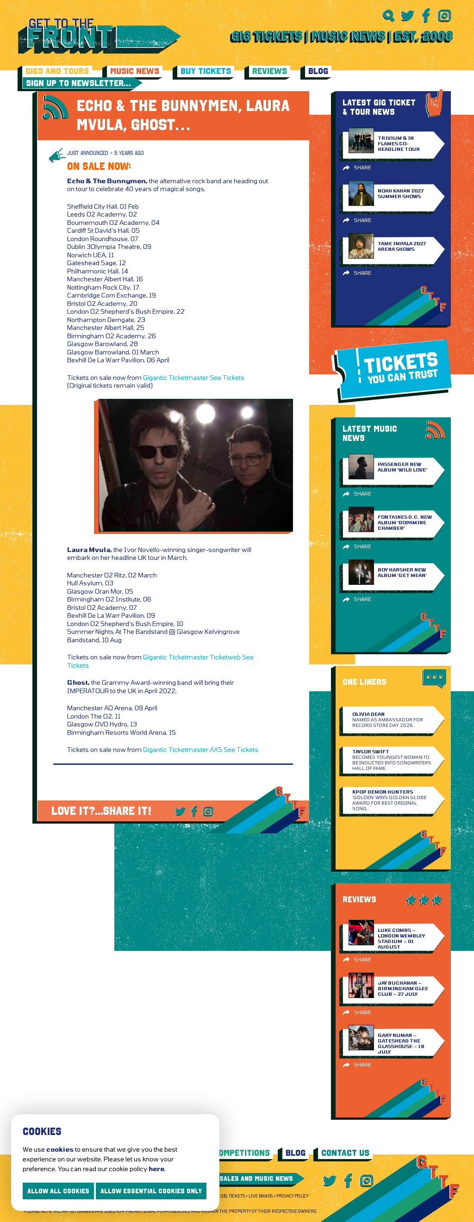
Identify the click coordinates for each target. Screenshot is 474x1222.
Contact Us (345, 1153)
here (156, 1168)
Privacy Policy (292, 1195)
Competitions (241, 1153)
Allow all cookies (58, 1191)
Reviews (269, 71)
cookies (60, 1149)
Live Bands (261, 1195)
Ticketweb (225, 657)
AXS (216, 749)
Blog (318, 71)
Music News (134, 71)
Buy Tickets (206, 71)
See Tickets (227, 377)
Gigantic (155, 377)
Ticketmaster (188, 377)
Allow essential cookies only (151, 1191)
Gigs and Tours (57, 71)
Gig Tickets (233, 1195)
